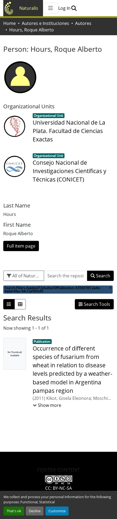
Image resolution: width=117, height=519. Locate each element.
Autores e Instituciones (45, 23)
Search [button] (102, 276)
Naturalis (28, 8)
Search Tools (96, 304)
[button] (73, 8)
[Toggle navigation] (50, 8)
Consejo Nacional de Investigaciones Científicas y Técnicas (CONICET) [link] (69, 171)
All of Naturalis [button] (26, 276)
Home (9, 23)
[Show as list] (9, 304)
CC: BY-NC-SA (58, 488)
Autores (83, 23)
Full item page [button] (21, 246)
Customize (57, 510)
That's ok (14, 510)
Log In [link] (64, 8)
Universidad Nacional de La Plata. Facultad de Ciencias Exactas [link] (69, 131)
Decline (35, 510)
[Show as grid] (20, 304)
